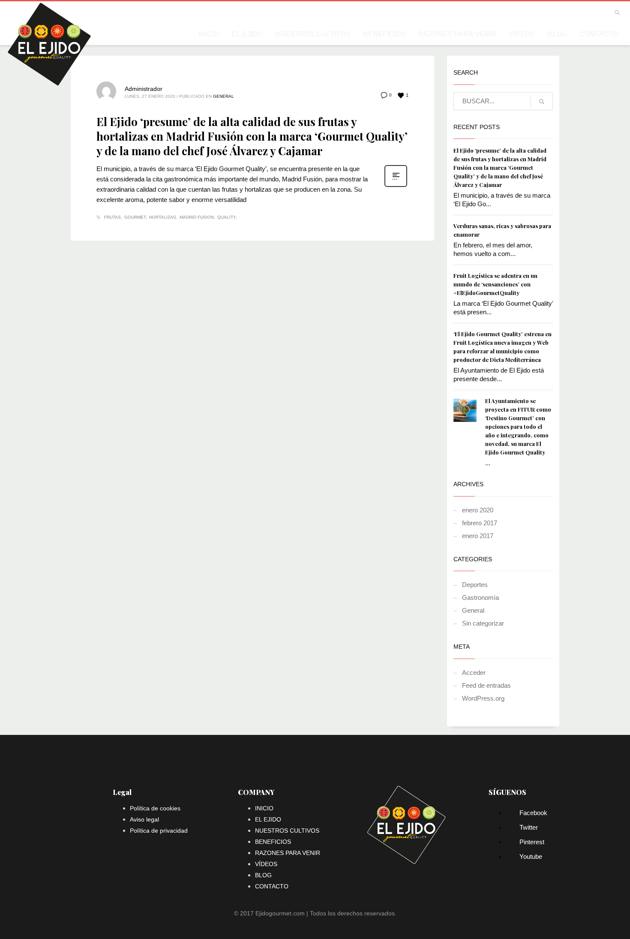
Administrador (143, 88)
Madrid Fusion (197, 217)
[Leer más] (395, 186)
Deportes (475, 584)
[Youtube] (595, 12)
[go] (542, 102)
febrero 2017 (479, 523)
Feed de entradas (486, 685)
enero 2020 (477, 510)
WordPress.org (483, 698)
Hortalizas (162, 217)
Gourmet (135, 217)
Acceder (474, 672)
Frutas (112, 217)
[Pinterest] (582, 12)
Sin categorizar (483, 623)
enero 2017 (477, 535)
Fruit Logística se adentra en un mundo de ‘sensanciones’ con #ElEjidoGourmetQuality (495, 284)
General (223, 96)
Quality (226, 217)
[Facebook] (557, 12)
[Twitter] (570, 12)
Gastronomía (480, 597)
